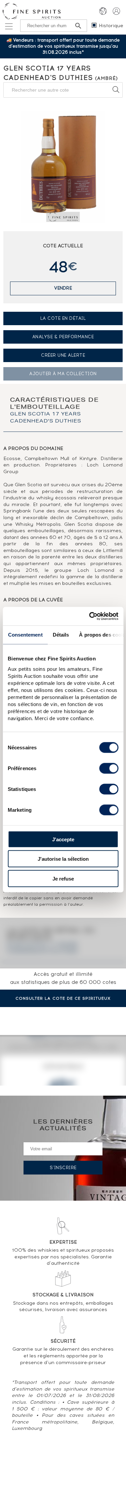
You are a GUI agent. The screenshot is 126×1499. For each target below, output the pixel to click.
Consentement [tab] (25, 635)
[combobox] (63, 90)
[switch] (108, 768)
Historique (111, 26)
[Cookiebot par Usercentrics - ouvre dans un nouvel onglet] (89, 616)
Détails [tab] (60, 635)
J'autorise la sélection (63, 859)
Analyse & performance (63, 336)
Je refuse (63, 878)
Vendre (63, 288)
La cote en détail (63, 318)
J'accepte (63, 839)
